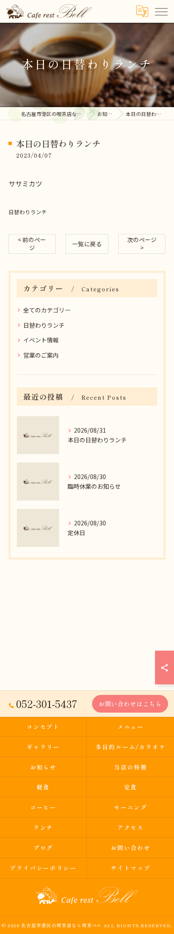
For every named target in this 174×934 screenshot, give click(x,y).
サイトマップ (131, 868)
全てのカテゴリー (47, 310)
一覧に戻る (87, 244)
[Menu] (161, 11)
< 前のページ (32, 243)
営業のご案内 (41, 355)
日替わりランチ (27, 212)
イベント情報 (41, 340)
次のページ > (142, 243)
